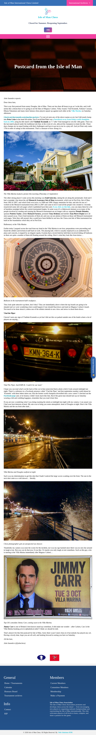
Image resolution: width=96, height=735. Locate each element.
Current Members (57, 683)
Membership (55, 691)
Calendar (8, 687)
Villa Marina (76, 111)
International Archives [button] (78, 3)
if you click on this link (61, 207)
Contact (7, 709)
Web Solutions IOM (65, 732)
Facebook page (10, 396)
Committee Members (59, 687)
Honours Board (10, 691)
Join (48, 30)
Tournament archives (13, 695)
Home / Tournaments (13, 683)
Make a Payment (57, 695)
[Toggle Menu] (48, 36)
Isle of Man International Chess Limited (21, 3)
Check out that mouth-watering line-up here (21, 117)
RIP (6, 713)
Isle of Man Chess (48, 17)
